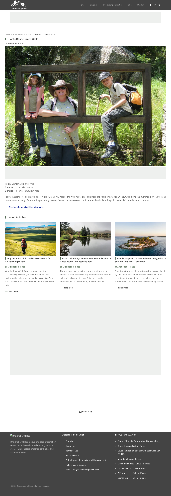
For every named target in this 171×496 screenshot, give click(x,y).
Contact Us (87, 411)
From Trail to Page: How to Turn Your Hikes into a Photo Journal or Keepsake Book (85, 260)
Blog (130, 5)
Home (82, 5)
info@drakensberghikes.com (85, 469)
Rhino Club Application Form (131, 446)
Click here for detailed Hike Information (26, 207)
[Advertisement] (85, 17)
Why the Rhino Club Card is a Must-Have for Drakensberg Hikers (28, 260)
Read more (13, 291)
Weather (140, 5)
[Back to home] (18, 5)
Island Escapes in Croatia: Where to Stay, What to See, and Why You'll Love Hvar (140, 260)
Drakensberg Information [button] (112, 5)
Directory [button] (93, 5)
